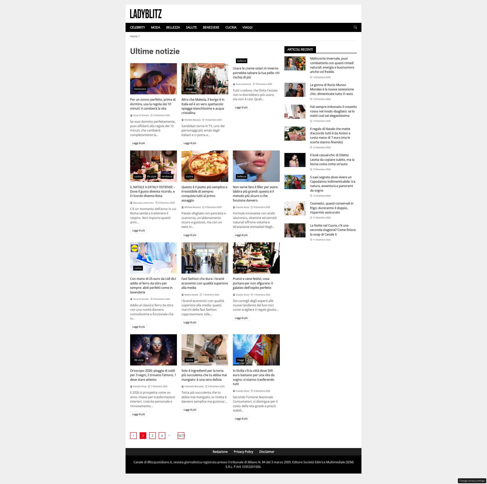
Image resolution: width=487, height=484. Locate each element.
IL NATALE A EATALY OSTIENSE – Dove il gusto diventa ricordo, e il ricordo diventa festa (152, 191)
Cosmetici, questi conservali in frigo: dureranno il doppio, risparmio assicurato (331, 207)
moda (189, 268)
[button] (355, 27)
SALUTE (191, 27)
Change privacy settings (472, 480)
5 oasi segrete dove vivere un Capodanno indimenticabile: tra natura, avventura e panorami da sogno (332, 183)
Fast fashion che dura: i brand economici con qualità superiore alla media (204, 283)
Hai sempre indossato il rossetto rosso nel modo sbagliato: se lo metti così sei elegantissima (333, 111)
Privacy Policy (243, 452)
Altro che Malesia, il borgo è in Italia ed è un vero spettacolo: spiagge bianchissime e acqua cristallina (202, 106)
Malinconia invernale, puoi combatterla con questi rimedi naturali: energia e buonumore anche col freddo (332, 65)
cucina (138, 176)
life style (151, 176)
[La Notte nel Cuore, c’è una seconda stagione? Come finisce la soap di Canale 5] (295, 230)
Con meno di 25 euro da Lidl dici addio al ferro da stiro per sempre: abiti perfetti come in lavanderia (153, 285)
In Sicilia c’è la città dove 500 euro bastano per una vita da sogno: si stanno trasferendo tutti (254, 377)
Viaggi (189, 89)
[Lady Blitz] (146, 13)
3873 (181, 436)
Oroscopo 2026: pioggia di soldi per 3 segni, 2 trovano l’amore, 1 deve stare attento (153, 375)
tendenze (167, 176)
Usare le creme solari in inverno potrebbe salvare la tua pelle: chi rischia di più (256, 72)
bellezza (241, 60)
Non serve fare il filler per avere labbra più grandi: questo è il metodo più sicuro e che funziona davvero (255, 193)
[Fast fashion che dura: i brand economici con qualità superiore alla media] (204, 258)
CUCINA (230, 27)
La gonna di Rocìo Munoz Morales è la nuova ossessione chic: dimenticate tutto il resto (332, 89)
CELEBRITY (137, 27)
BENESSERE (211, 27)
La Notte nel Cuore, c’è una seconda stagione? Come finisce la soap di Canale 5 (333, 229)
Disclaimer (267, 452)
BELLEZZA (173, 27)
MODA (155, 27)
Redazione (220, 452)
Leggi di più (138, 143)
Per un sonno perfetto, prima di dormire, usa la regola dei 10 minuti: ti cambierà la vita (153, 104)
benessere (140, 89)
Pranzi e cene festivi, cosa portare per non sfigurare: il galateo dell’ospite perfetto (253, 283)
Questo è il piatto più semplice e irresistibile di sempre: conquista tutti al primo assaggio (204, 193)
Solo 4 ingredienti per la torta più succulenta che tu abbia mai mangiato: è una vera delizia (204, 375)
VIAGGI (247, 27)
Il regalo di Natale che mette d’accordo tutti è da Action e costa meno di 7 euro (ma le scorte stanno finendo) (330, 135)
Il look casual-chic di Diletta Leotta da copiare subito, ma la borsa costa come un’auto (332, 159)
